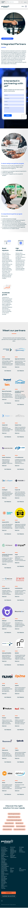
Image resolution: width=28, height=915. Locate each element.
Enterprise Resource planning (14, 816)
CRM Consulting (3, 849)
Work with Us (21, 850)
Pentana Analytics (4, 879)
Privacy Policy (21, 870)
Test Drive (2, 887)
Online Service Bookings (5, 873)
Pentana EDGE (3, 880)
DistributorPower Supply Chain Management (4, 860)
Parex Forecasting (4, 876)
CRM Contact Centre (4, 850)
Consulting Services (4, 848)
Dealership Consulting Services (4, 857)
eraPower (2, 871)
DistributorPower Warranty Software (4, 868)
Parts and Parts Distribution (8, 826)
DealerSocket (3, 858)
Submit (8, 115)
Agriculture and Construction (12, 856)
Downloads (12, 870)
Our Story (20, 848)
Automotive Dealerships (12, 849)
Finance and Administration (19, 829)
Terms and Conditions (22, 869)
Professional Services (7, 829)
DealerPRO (2, 855)
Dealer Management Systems (14, 813)
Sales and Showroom (9, 823)
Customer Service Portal (8, 896)
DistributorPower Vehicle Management (4, 863)
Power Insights (3, 881)
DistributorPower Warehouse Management (5, 866)
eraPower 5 (3, 872)
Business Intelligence (21, 826)
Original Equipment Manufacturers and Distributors (13, 851)
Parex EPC (2, 875)
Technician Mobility (4, 886)
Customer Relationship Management (14, 820)
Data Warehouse (3, 854)
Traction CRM (3, 888)
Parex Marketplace (4, 878)
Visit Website (7, 370)
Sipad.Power (3, 883)
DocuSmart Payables (4, 870)
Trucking (11, 854)
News (11, 869)
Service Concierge (4, 882)
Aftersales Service (19, 823)
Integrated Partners (13, 857)
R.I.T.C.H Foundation (22, 851)
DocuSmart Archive (4, 869)
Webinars (11, 871)
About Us (20, 849)
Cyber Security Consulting (3, 852)
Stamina (2, 884)
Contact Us (8, 892)
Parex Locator (3, 877)
